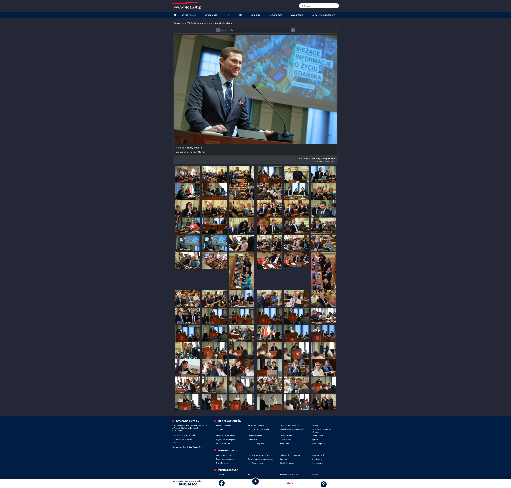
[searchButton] (293, 30)
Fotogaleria (179, 23)
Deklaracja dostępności (183, 439)
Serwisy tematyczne (322, 15)
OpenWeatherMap (195, 447)
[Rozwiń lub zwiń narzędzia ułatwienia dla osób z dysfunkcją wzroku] (323, 483)
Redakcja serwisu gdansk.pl (184, 435)
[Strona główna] (175, 15)
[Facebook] (222, 483)
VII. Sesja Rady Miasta (197, 23)
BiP (175, 443)
